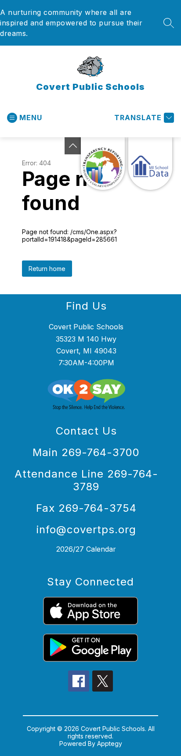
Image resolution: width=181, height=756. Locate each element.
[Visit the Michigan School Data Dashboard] (150, 163)
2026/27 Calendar (86, 549)
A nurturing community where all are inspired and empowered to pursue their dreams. (71, 23)
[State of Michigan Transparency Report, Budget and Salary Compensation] (103, 163)
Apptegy (109, 743)
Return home (47, 268)
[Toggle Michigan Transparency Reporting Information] (73, 145)
